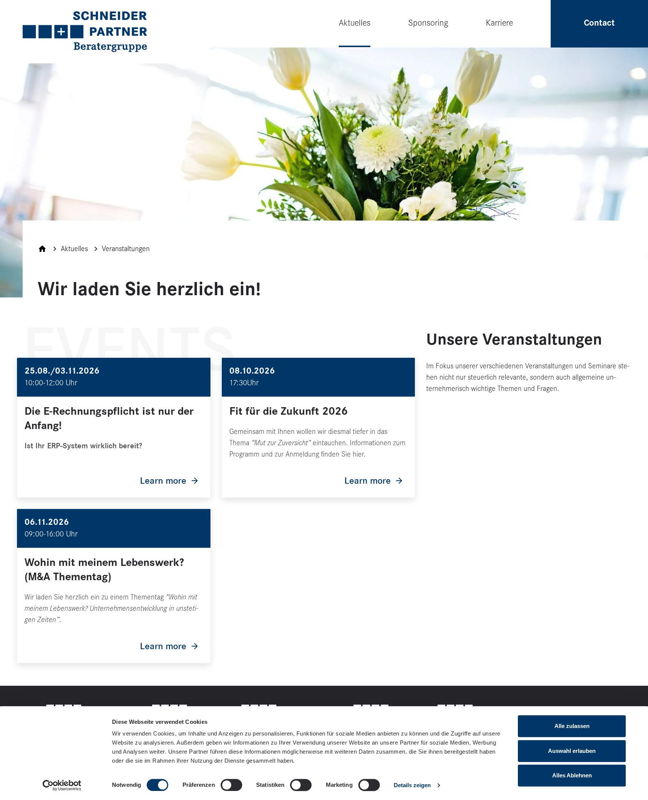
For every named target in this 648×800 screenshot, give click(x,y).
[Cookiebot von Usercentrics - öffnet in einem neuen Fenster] (62, 785)
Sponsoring (428, 23)
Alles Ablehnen (572, 775)
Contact (599, 22)
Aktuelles (354, 23)
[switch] (231, 785)
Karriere (499, 23)
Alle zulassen (572, 726)
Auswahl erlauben (572, 751)
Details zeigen (412, 785)
